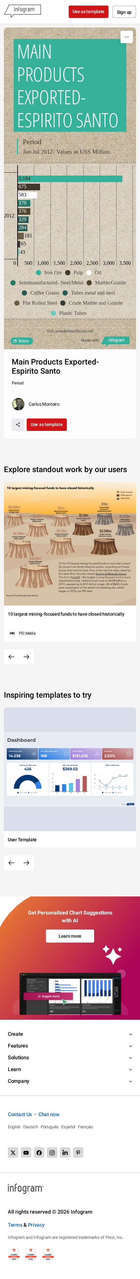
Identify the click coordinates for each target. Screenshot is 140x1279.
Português (50, 1126)
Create (15, 1034)
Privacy (36, 1225)
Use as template (89, 11)
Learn (14, 1069)
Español (68, 1126)
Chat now (49, 1114)
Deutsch (30, 1126)
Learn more (70, 936)
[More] (126, 37)
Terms (15, 1225)
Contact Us (20, 1114)
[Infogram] (22, 12)
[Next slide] (26, 657)
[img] (70, 179)
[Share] (18, 424)
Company (18, 1081)
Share (23, 341)
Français (85, 1126)
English (14, 1126)
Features (18, 1046)
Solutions (18, 1057)
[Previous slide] (11, 657)
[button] (50, 272)
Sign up (124, 12)
